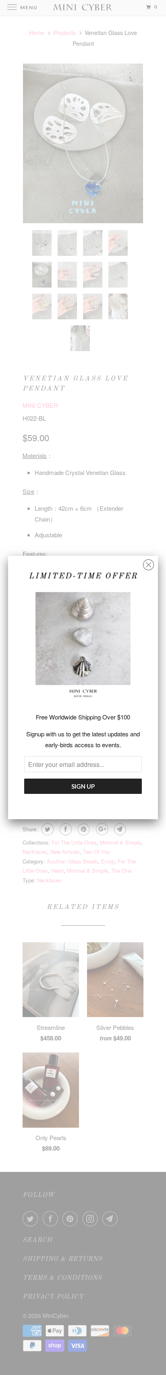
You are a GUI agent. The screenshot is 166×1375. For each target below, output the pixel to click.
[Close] (148, 563)
